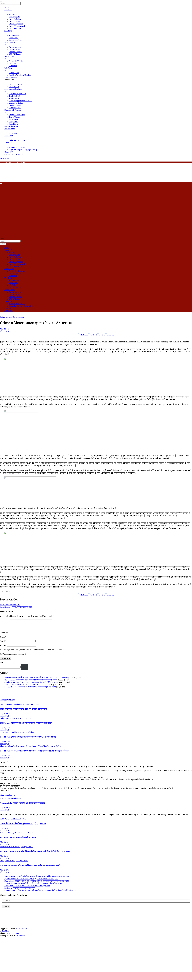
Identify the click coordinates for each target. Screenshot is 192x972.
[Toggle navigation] (1, 183)
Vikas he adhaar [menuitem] (15, 29)
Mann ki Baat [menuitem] (14, 35)
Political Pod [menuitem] (9, 56)
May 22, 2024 (5, 329)
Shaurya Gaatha (15, 297)
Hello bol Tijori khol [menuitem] (17, 140)
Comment (4, 633)
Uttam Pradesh (21, 929)
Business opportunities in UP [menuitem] (20, 101)
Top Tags (8, 278)
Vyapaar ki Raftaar (54, 746)
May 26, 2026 (5, 842)
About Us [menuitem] (8, 143)
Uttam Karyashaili (16, 262)
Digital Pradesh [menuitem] (15, 105)
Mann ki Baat (14, 280)
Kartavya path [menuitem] (14, 17)
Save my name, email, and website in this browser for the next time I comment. (34, 650)
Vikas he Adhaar (15, 266)
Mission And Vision (17, 304)
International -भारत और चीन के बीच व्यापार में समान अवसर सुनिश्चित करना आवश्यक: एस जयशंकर (38, 876)
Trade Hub (42, 746)
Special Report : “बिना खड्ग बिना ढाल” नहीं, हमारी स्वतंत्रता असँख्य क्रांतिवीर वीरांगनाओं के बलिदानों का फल (40, 890)
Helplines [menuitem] (13, 66)
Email (3, 641)
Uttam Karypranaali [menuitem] (17, 26)
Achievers (17, 798)
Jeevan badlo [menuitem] (14, 73)
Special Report (27, 833)
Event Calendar (6, 704)
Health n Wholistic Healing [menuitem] (20, 75)
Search (3, 239)
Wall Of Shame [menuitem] (15, 54)
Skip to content (6, 158)
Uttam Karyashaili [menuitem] (16, 24)
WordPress (20, 936)
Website (3, 645)
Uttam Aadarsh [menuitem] (15, 22)
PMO (37, 704)
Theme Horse (14, 933)
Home (6, 248)
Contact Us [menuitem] (8, 152)
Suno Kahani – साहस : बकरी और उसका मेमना (16, 607)
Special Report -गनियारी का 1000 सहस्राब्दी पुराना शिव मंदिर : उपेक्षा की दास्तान (31, 879)
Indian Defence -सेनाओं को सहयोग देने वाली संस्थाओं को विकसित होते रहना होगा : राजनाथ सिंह (36, 678)
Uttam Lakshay (15, 257)
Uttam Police (9, 290)
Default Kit (4, 931)
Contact (7, 308)
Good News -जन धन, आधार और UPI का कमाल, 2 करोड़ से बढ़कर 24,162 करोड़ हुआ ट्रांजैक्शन (34, 751)
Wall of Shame (14, 299)
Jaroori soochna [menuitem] (15, 40)
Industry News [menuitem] (15, 108)
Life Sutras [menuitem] (8, 68)
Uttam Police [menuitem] (9, 42)
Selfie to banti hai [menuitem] (11, 126)
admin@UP (4, 331)
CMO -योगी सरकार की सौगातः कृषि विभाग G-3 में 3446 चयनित (23, 824)
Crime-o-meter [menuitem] (15, 47)
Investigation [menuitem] (14, 49)
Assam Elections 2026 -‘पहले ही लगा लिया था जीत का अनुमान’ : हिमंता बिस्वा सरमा (33, 883)
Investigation (14, 294)
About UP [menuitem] (8, 10)
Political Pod (9, 269)
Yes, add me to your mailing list (14, 654)
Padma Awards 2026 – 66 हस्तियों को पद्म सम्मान (18, 838)
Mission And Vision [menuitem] (17, 147)
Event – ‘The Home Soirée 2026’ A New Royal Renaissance (27, 685)
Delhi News (4, 718)
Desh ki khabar (19, 317)
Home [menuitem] (6, 8)
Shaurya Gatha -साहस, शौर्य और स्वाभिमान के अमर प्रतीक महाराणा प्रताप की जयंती (30, 865)
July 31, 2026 (5, 714)
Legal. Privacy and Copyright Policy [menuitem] (23, 150)
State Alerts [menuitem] (13, 38)
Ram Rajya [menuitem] (13, 15)
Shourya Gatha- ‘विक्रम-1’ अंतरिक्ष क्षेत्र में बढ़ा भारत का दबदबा (22, 803)
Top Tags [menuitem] (8, 31)
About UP (8, 250)
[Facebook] (92, 335)
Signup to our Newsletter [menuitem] (14, 154)
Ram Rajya (13, 252)
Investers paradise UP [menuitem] (17, 94)
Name (3, 637)
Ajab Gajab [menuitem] (13, 119)
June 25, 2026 (5, 828)
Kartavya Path (14, 255)
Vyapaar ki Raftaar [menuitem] (16, 103)
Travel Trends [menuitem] (14, 117)
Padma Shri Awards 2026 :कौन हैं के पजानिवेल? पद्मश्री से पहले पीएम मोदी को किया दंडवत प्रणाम (35, 852)
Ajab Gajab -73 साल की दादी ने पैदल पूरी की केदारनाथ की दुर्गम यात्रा (27, 886)
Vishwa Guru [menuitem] (14, 87)
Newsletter (8, 311)
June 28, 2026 (5, 741)
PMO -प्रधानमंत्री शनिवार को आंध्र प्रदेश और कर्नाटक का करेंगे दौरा (23, 709)
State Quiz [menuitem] (8, 136)
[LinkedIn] (109, 335)
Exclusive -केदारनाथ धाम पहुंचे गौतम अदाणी (19, 888)
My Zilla (12, 285)
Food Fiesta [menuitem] (13, 124)
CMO (2, 819)
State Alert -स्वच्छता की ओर (10, 605)
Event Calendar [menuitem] (10, 77)
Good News (29, 704)
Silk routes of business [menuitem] (13, 89)
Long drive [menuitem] (13, 122)
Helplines (13, 276)
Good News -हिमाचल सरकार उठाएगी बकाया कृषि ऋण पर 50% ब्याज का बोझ (28, 737)
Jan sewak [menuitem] (13, 63)
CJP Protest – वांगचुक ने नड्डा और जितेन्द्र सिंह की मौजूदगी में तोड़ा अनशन (26, 723)
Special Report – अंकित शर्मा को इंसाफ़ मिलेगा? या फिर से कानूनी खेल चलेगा (30, 687)
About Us (8, 301)
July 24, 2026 (5, 728)
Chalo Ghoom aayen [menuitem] (17, 115)
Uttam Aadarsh (15, 259)
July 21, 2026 (5, 808)
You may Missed (7, 700)
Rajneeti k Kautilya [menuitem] (16, 61)
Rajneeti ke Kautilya (17, 271)
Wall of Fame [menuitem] (9, 129)
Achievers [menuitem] (13, 133)
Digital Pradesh (32, 746)
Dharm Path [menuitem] (9, 80)
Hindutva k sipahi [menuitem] (16, 84)
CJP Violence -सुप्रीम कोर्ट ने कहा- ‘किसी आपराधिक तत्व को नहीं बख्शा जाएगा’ (30, 680)
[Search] (24, 667)
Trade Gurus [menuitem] (14, 98)
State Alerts (13, 283)
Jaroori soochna (15, 273)
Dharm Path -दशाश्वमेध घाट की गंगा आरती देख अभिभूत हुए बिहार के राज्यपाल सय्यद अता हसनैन (36, 881)
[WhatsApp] (83, 335)
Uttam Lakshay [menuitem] (15, 19)
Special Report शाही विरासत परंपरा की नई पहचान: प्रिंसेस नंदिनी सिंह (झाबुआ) (31, 682)
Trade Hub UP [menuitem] (14, 96)
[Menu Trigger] (1, 1)
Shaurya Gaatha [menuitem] (15, 52)
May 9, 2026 (5, 870)
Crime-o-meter (15, 292)
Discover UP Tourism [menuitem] (12, 110)
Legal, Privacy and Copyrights (21, 306)
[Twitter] (101, 335)
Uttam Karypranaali (17, 264)
